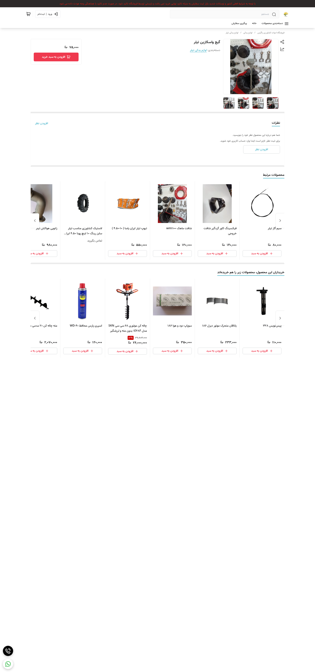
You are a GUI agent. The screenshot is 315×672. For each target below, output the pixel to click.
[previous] (280, 220)
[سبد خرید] (28, 14)
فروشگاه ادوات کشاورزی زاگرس (270, 32)
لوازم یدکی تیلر (232, 32)
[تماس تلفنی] (8, 651)
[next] (34, 220)
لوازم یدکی (247, 32)
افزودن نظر (41, 123)
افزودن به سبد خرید (53, 57)
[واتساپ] (8, 664)
